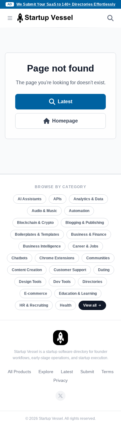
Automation (79, 211)
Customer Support (70, 270)
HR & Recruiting (34, 305)
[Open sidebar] (10, 18)
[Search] (110, 18)
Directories (92, 282)
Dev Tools (62, 282)
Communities (98, 258)
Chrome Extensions (56, 258)
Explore (45, 371)
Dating (104, 270)
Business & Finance (88, 234)
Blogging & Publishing (84, 222)
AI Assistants (30, 199)
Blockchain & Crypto (35, 222)
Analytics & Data (88, 199)
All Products (19, 371)
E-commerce (35, 293)
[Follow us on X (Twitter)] (60, 396)
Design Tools (30, 282)
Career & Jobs (85, 246)
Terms (107, 371)
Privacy (60, 380)
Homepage (65, 120)
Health (65, 305)
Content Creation (27, 270)
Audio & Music (44, 211)
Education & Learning (78, 293)
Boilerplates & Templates (37, 234)
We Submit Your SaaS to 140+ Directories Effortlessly (66, 4)
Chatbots (19, 258)
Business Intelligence (42, 246)
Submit (87, 371)
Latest (65, 101)
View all (89, 305)
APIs (57, 199)
